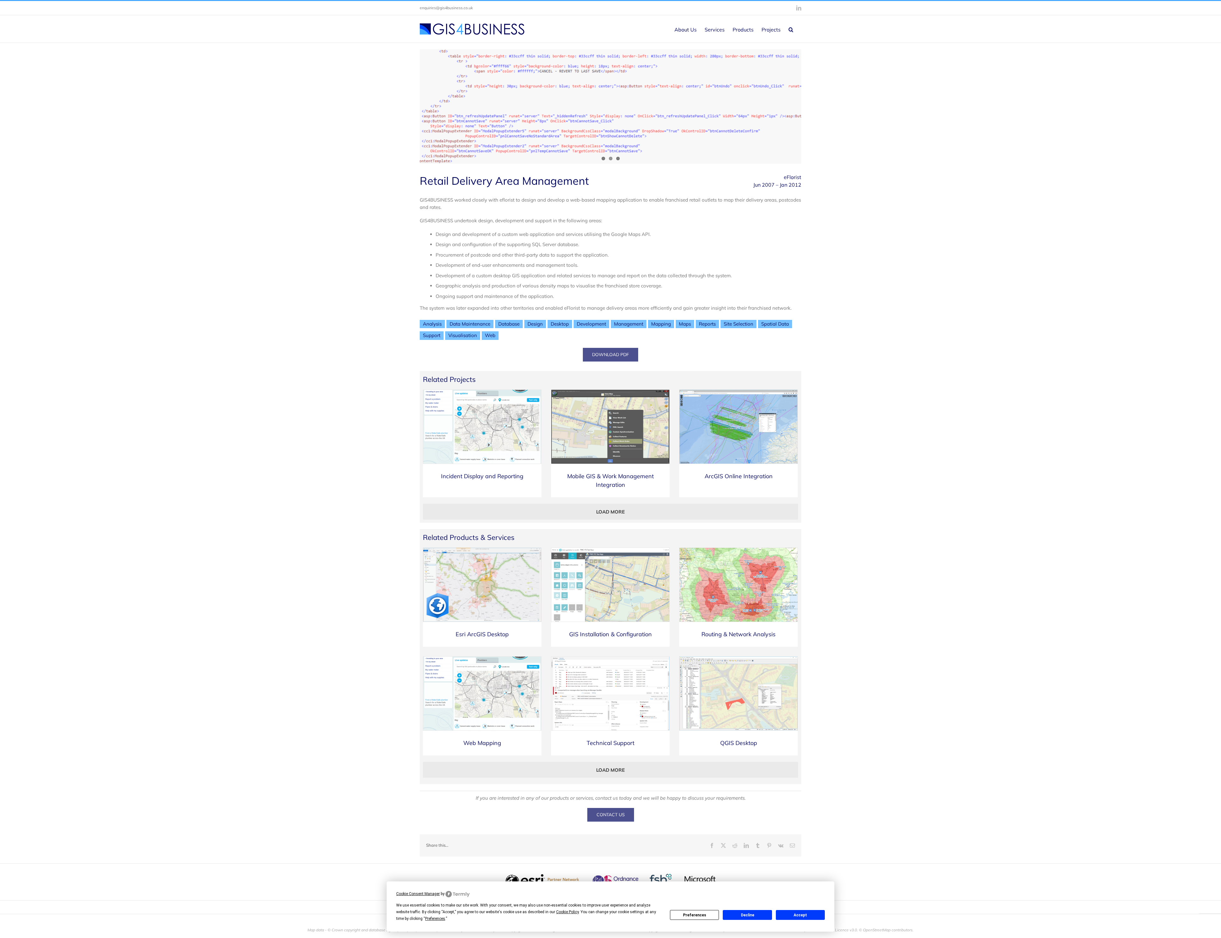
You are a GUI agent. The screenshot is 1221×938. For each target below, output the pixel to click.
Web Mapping (482, 743)
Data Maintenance (470, 324)
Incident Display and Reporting (482, 476)
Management (628, 324)
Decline (747, 915)
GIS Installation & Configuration (610, 634)
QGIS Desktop (738, 743)
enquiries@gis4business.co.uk (446, 7)
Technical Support (610, 743)
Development (591, 324)
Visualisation (462, 335)
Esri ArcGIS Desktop (482, 634)
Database (509, 324)
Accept (800, 915)
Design (535, 324)
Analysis (432, 324)
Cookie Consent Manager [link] (418, 894)
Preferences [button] (435, 918)
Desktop (560, 324)
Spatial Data (775, 324)
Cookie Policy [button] (567, 912)
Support (431, 335)
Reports (707, 324)
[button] (791, 29)
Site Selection (738, 324)
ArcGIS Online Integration (739, 476)
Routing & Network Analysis (738, 634)
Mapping (661, 324)
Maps (685, 324)
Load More (610, 512)
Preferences (694, 915)
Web (490, 335)
